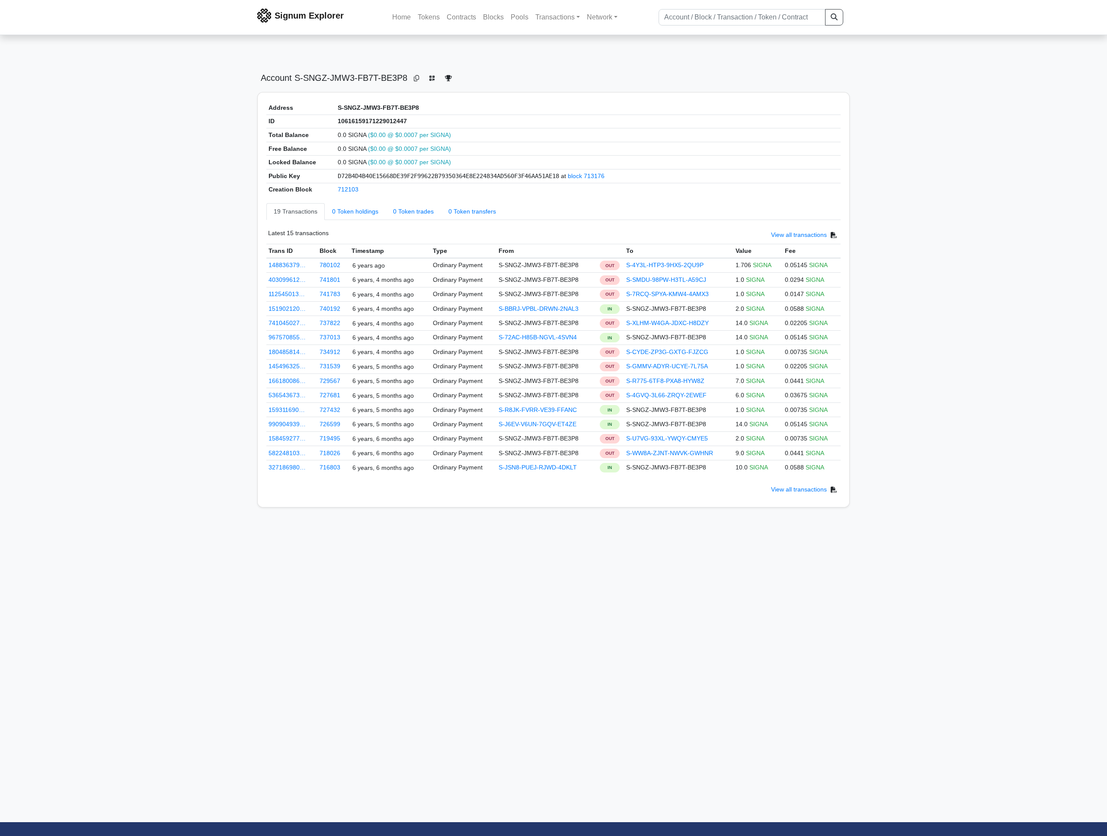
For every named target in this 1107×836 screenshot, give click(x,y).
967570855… (287, 337)
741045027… (287, 322)
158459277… (287, 438)
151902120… (287, 308)
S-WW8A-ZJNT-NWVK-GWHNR (669, 453)
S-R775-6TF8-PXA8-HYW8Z (665, 380)
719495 (330, 438)
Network (599, 17)
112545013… (287, 293)
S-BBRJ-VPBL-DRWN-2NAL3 (539, 308)
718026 (330, 453)
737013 (330, 337)
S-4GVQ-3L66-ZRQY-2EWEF (666, 395)
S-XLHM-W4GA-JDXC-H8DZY (667, 322)
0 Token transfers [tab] (472, 211)
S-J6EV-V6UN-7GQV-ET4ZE (537, 424)
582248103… (287, 453)
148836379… (287, 265)
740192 (330, 308)
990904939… (287, 424)
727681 (330, 395)
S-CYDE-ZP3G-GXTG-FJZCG (667, 351)
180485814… (287, 351)
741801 (330, 279)
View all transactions (799, 234)
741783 (330, 293)
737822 (330, 322)
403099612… (287, 279)
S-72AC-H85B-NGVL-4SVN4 (538, 337)
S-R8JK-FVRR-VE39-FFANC (538, 409)
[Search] (834, 17)
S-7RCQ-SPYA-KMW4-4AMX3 (667, 293)
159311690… (287, 409)
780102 (330, 265)
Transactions (555, 17)
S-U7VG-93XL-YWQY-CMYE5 (667, 438)
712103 (348, 189)
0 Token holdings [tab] (355, 211)
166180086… (287, 380)
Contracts (461, 17)
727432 (330, 409)
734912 (330, 351)
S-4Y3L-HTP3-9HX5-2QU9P (665, 265)
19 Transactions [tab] (295, 211)
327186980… (287, 467)
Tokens (429, 17)
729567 (330, 380)
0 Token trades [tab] (413, 211)
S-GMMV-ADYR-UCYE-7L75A (667, 366)
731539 (330, 366)
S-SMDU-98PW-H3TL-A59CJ (666, 279)
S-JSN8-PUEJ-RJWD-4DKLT (538, 467)
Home (401, 17)
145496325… (287, 366)
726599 (330, 424)
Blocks (493, 17)
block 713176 (586, 175)
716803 (330, 467)
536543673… (287, 395)
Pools (519, 17)
